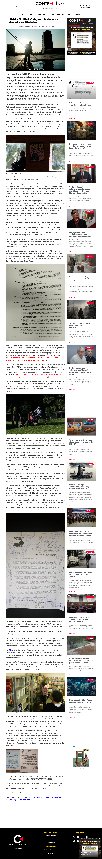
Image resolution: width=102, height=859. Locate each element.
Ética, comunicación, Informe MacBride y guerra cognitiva (80, 701)
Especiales (60, 15)
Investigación (41, 15)
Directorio (50, 853)
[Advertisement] (35, 815)
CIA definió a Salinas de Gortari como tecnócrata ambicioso (81, 104)
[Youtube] (89, 6)
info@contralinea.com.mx (50, 850)
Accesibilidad (50, 839)
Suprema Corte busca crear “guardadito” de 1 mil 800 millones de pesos (79, 619)
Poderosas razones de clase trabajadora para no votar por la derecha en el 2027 (80, 146)
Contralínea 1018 (85, 852)
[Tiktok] (86, 6)
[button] (77, 768)
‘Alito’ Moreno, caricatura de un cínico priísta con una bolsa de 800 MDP (81, 442)
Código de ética (50, 842)
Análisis (51, 15)
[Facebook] (81, 6)
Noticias (77, 15)
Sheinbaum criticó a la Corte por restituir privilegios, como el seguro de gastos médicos (80, 533)
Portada (31, 15)
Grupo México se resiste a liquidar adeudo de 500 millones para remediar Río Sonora (81, 661)
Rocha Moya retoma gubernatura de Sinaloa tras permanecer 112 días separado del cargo (81, 371)
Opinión (69, 15)
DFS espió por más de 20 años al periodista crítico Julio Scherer (80, 575)
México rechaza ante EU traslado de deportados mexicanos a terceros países (80, 234)
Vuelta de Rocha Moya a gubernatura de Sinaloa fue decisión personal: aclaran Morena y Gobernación (79, 190)
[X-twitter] (83, 6)
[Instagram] (82, 837)
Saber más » (72, 118)
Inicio (24, 15)
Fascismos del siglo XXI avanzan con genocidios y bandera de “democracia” (79, 487)
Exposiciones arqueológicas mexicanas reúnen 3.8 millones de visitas (80, 279)
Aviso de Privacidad (50, 835)
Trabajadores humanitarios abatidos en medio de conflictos (79, 325)
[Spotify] (74, 841)
